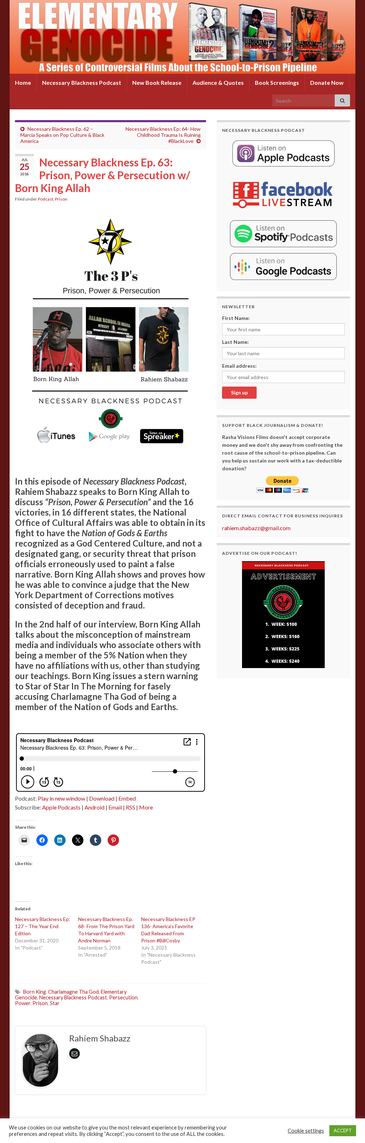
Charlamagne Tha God (73, 992)
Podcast (45, 199)
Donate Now (327, 82)
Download (101, 798)
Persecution (123, 997)
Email (115, 807)
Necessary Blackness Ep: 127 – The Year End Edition (42, 926)
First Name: (236, 318)
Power (22, 1003)
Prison (61, 199)
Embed (127, 798)
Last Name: (235, 342)
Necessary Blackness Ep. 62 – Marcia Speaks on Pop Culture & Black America (62, 135)
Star (55, 1003)
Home (23, 82)
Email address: (239, 366)
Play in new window (61, 798)
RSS (130, 807)
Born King (34, 992)
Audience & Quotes (218, 82)
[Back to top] (349, 1127)
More (146, 807)
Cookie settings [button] (306, 1131)
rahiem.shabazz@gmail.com (256, 527)
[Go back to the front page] (182, 37)
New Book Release (156, 82)
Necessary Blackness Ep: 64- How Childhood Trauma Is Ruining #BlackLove (163, 135)
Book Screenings (277, 82)
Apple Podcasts (61, 807)
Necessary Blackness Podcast (81, 82)
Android (94, 807)
